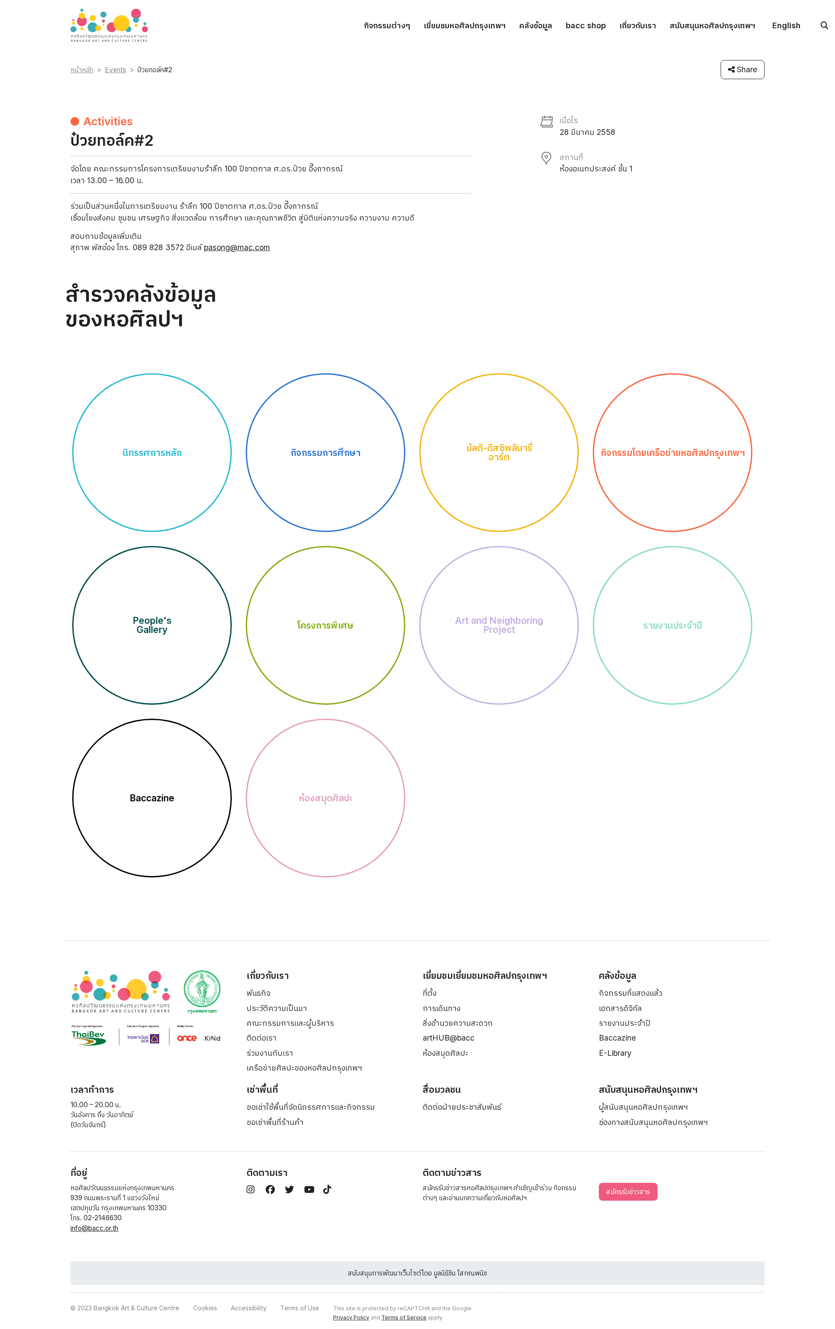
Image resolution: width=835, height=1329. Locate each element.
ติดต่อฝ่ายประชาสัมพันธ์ (462, 1106)
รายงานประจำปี (625, 1023)
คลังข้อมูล (535, 25)
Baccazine (617, 1037)
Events (115, 70)
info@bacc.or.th (94, 1228)
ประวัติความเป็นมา (277, 1008)
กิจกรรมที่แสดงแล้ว (630, 993)
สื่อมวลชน (442, 1089)
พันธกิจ (259, 993)
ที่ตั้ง (430, 993)
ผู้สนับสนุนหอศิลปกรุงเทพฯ (643, 1106)
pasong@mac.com (237, 247)
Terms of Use (300, 1308)
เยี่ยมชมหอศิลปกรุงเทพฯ (465, 25)
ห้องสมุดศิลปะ (445, 1053)
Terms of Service (404, 1317)
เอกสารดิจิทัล (620, 1008)
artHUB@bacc (448, 1037)
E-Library (615, 1053)
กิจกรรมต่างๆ (387, 25)
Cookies (205, 1308)
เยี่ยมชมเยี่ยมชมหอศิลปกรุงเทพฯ (485, 975)
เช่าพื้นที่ (262, 1089)
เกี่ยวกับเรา (637, 25)
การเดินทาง (442, 1008)
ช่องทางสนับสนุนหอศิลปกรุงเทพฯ (653, 1122)
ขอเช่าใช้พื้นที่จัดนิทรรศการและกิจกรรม (311, 1106)
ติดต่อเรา (262, 1037)
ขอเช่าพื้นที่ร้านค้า (275, 1122)
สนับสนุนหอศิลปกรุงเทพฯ (712, 25)
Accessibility (249, 1308)
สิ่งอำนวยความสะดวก (458, 1023)
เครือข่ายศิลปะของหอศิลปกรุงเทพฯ (304, 1067)
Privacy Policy (351, 1317)
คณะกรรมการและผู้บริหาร (290, 1023)
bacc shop (586, 25)
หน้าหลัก (82, 70)
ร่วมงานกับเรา (270, 1053)
